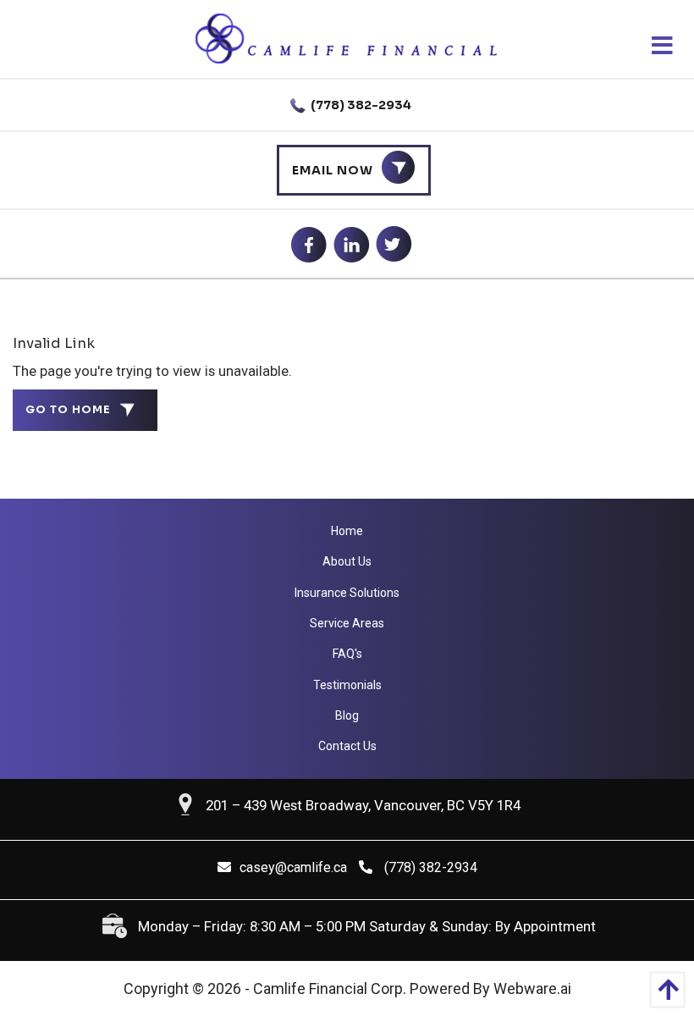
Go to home (68, 410)
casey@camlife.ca (293, 867)
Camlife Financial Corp (328, 988)
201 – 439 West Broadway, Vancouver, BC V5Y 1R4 (363, 805)
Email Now (332, 170)
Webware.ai (532, 988)
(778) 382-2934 (359, 105)
